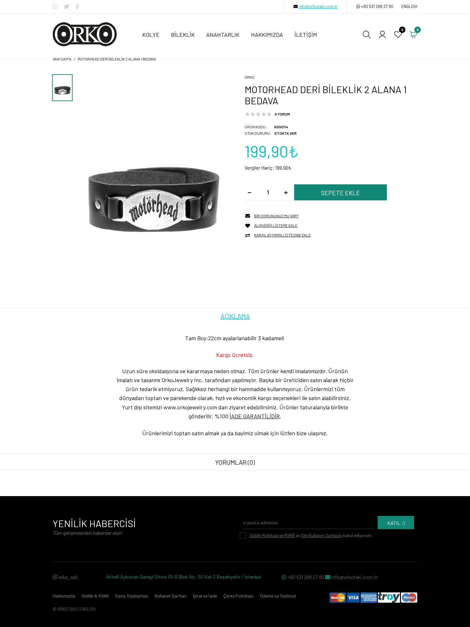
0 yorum (282, 114)
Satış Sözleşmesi (131, 596)
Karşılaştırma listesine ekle (282, 235)
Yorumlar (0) (235, 462)
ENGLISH (409, 6)
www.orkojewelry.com (190, 407)
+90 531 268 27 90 (377, 6)
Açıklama (235, 316)
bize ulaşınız (311, 433)
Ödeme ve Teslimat (278, 596)
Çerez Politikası (238, 596)
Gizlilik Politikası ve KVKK (272, 535)
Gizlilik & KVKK (95, 596)
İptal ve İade (205, 596)
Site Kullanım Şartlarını (321, 535)
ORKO (250, 77)
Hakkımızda (64, 596)
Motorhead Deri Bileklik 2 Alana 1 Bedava (117, 59)
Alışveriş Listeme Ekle (275, 225)
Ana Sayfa (62, 59)
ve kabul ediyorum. (310, 535)
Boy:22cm (209, 338)
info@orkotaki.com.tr (318, 6)
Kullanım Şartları (170, 596)
